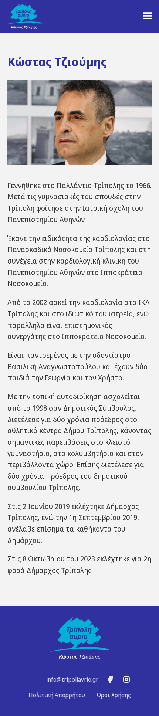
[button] (148, 16)
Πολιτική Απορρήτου (56, 695)
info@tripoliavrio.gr (72, 679)
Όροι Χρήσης (114, 695)
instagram (126, 679)
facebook (110, 679)
